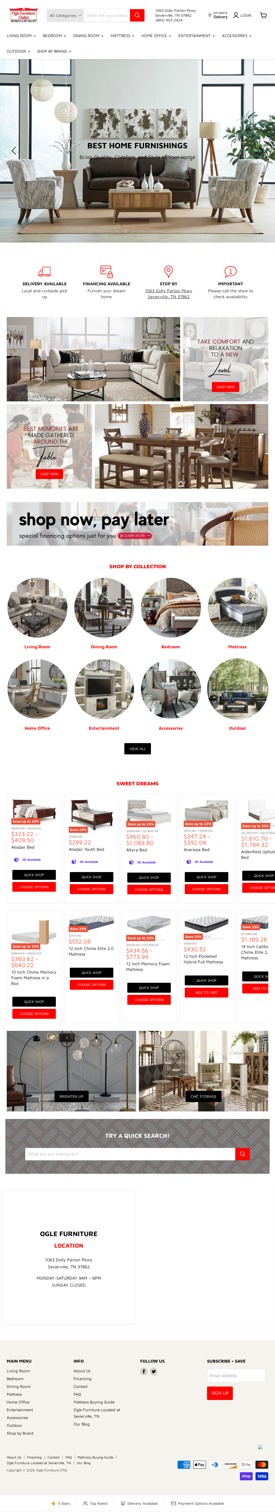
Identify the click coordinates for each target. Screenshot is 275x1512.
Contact (81, 1386)
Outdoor (17, 51)
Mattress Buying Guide (94, 1402)
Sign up (220, 1393)
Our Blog (82, 1424)
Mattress (121, 35)
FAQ (77, 1394)
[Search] (137, 15)
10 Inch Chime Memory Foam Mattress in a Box (33, 978)
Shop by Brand (52, 51)
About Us (82, 1371)
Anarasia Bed (196, 849)
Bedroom (53, 35)
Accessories (235, 35)
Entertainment (195, 35)
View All (137, 748)
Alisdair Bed (22, 847)
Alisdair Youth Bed (86, 849)
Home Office (155, 35)
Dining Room (86, 35)
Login (246, 15)
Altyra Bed (136, 849)
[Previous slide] (14, 150)
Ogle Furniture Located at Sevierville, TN (39, 1463)
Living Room (20, 35)
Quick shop (34, 875)
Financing (83, 1378)
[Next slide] (260, 150)
